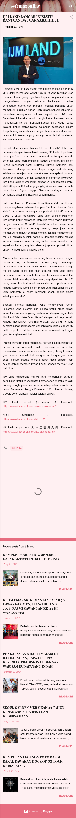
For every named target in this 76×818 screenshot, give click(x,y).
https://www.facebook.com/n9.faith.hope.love (29, 431)
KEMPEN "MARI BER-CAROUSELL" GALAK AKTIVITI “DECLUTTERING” (31, 556)
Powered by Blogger (40, 811)
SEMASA (16, 448)
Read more (66, 589)
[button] (71, 17)
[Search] (71, 7)
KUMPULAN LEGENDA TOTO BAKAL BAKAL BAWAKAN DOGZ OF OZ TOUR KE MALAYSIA (32, 761)
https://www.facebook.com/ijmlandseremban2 (30, 406)
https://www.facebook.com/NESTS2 (24, 419)
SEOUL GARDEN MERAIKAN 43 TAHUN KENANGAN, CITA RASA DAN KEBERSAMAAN (33, 711)
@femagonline (25, 6)
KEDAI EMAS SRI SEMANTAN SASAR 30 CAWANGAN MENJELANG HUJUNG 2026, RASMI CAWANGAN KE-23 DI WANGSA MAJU (34, 606)
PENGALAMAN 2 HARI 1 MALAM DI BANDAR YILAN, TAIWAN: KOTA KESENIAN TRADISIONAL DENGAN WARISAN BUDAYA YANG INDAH (31, 660)
